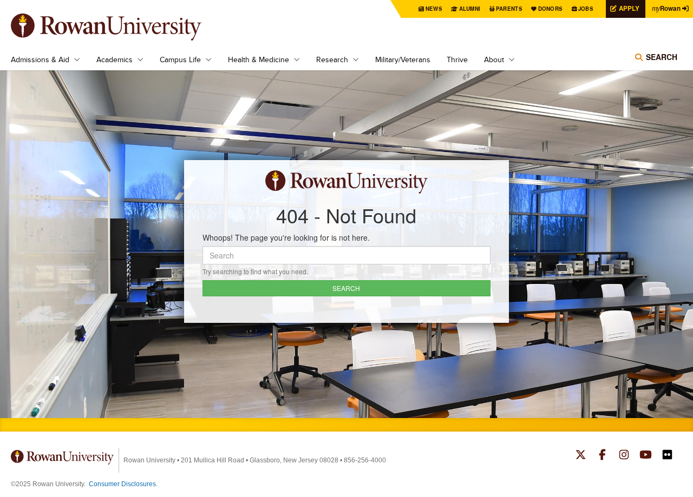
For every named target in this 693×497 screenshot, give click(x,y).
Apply (629, 8)
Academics (114, 59)
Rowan (666, 8)
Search (661, 56)
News (434, 8)
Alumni (470, 8)
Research (332, 59)
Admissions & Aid (40, 59)
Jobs (585, 8)
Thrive (457, 59)
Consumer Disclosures (122, 484)
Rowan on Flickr (667, 456)
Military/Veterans (402, 59)
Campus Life (180, 59)
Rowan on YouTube (645, 456)
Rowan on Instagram (624, 456)
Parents (509, 8)
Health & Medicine (258, 59)
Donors (550, 8)
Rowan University (122, 27)
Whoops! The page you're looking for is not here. (286, 237)
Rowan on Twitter (580, 456)
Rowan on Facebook (602, 456)
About (494, 59)
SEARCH (346, 288)
